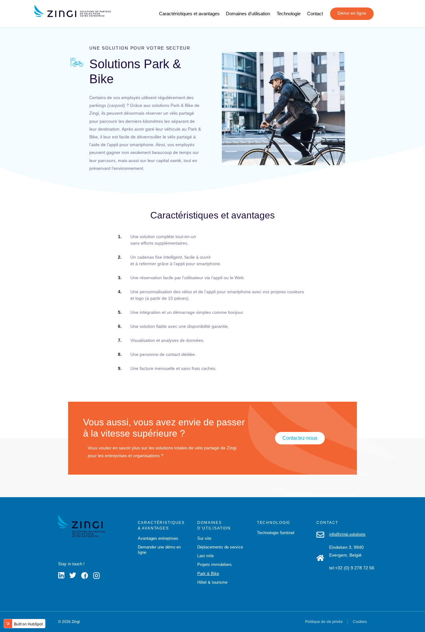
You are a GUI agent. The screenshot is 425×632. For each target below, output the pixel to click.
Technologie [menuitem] (289, 13)
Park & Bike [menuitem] (208, 573)
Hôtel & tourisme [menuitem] (212, 582)
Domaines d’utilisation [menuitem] (248, 13)
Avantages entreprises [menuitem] (158, 538)
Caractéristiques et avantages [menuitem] (189, 13)
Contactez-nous (300, 438)
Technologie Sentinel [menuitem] (275, 532)
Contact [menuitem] (315, 13)
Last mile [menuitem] (205, 555)
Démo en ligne (352, 13)
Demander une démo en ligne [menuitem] (159, 550)
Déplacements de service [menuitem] (220, 547)
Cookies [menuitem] (360, 622)
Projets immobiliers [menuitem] (214, 564)
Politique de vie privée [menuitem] (324, 622)
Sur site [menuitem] (204, 538)
